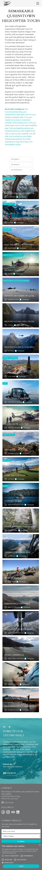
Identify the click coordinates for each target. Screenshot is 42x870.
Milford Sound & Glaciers (19, 347)
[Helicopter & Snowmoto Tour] (20, 392)
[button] (21, 863)
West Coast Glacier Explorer (20, 629)
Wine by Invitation (15, 578)
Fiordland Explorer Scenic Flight (20, 526)
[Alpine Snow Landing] (20, 418)
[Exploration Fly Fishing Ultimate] (20, 700)
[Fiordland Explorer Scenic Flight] (20, 520)
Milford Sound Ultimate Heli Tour (20, 219)
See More (11, 773)
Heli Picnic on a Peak (16, 449)
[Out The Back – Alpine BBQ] (20, 238)
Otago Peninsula (14, 655)
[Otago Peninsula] (20, 649)
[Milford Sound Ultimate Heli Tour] (20, 213)
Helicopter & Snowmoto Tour (20, 398)
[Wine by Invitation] (20, 572)
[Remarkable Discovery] (20, 597)
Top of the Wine (13, 373)
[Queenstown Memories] (20, 546)
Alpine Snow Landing (16, 424)
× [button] (40, 845)
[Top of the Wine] (20, 367)
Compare (22, 197)
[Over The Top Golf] (20, 469)
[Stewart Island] (20, 495)
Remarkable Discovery (17, 603)
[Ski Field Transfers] (20, 264)
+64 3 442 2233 (12, 799)
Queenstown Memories (17, 552)
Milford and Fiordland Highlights (20, 193)
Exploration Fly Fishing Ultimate (20, 706)
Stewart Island (13, 501)
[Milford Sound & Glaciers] (20, 341)
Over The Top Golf (14, 475)
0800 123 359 (15, 796)
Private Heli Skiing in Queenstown (20, 296)
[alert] (21, 856)
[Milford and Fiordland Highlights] (20, 187)
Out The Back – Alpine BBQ (19, 244)
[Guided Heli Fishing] (20, 674)
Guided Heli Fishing (15, 680)
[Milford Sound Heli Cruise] (20, 315)
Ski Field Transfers (14, 270)
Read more (13, 853)
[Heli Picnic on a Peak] (20, 444)
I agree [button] (21, 866)
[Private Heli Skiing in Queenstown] (20, 290)
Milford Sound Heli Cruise (19, 321)
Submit (21, 841)
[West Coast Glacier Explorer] (20, 623)
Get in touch (9, 803)
